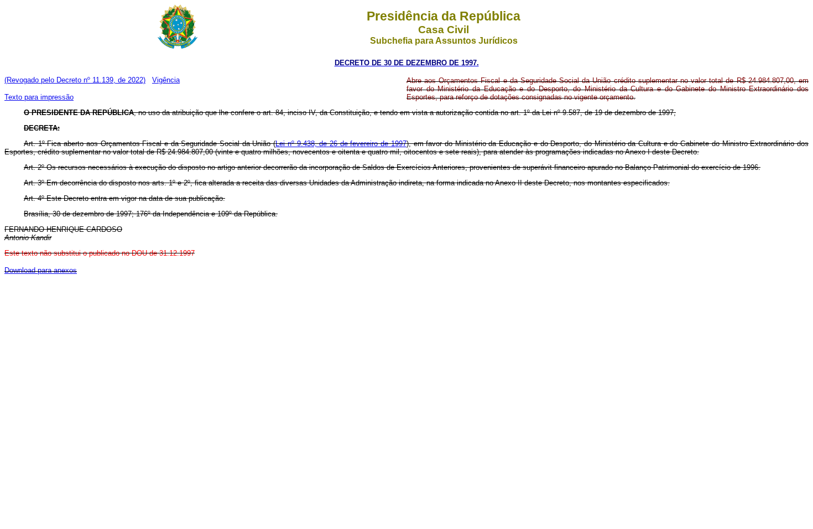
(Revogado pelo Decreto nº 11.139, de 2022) (74, 80)
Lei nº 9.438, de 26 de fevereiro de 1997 (340, 143)
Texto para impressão (39, 97)
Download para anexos (40, 270)
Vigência (166, 80)
